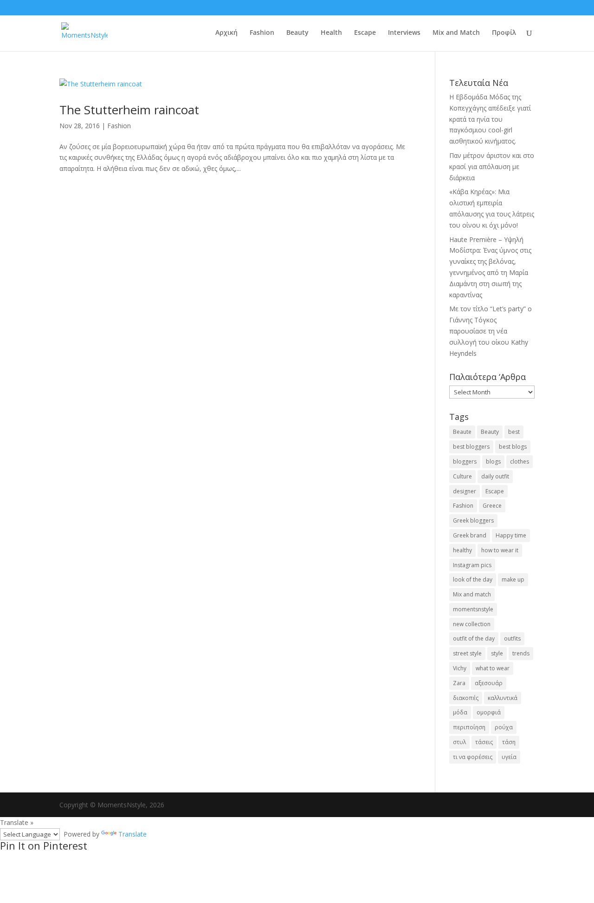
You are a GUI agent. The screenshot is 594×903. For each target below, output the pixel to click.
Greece (492, 506)
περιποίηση (469, 727)
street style (467, 653)
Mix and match (472, 594)
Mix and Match (456, 33)
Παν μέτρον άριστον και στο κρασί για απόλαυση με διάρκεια (491, 166)
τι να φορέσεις (472, 757)
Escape (365, 33)
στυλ (459, 742)
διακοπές (465, 698)
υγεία (509, 757)
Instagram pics (472, 565)
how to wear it (499, 550)
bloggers (465, 461)
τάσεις (484, 742)
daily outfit (495, 476)
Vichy (459, 668)
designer (464, 491)
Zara (459, 683)
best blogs (513, 447)
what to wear (493, 668)
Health (331, 33)
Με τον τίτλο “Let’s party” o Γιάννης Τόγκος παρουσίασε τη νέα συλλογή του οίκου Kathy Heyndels (490, 330)
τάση (509, 742)
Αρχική (226, 33)
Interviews (404, 33)
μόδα (460, 712)
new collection (472, 624)
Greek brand (469, 535)
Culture (462, 476)
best (514, 432)
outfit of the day (474, 638)
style (497, 653)
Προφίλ (504, 33)
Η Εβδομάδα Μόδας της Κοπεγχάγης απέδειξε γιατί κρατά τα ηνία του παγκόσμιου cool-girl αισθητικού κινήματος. (490, 118)
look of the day (472, 579)
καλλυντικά (502, 698)
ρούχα (504, 727)
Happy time (511, 535)
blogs (493, 461)
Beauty (297, 33)
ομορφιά (489, 712)
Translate (132, 834)
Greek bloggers (473, 520)
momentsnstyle (473, 609)
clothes (519, 461)
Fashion (262, 33)
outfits (512, 638)
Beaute (462, 432)
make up (513, 579)
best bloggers (471, 447)
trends (520, 653)
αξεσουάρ (489, 683)
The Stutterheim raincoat (129, 109)
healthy (462, 550)
